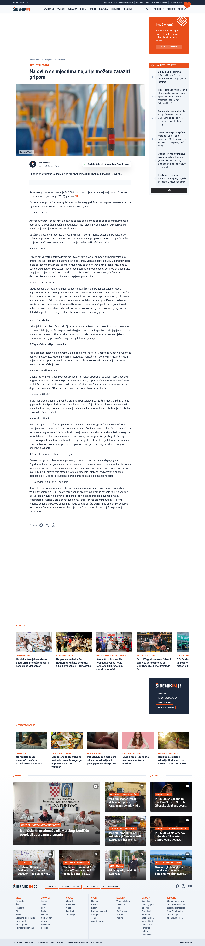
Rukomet (95, 908)
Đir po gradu (21, 924)
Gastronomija (148, 918)
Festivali (70, 911)
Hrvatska (20, 908)
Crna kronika (21, 921)
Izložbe (119, 914)
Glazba (69, 908)
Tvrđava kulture (123, 901)
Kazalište (120, 904)
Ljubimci (145, 931)
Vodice (44, 901)
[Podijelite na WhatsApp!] (53, 525)
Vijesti (61, 9)
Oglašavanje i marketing (77, 942)
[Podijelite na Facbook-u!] (41, 525)
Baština (119, 918)
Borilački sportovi (99, 911)
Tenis (93, 918)
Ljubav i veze (147, 924)
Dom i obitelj (147, 921)
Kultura (103, 9)
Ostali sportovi (97, 921)
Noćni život (71, 904)
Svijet (18, 914)
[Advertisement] (169, 577)
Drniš (43, 911)
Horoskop (146, 928)
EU (17, 911)
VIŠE (169, 190)
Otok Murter (46, 918)
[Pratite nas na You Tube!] (190, 886)
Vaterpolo (95, 914)
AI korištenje (96, 942)
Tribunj (44, 904)
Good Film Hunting (175, 911)
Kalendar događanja (167, 698)
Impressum (43, 942)
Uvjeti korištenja (57, 942)
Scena (83, 9)
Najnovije (49, 9)
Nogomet (95, 901)
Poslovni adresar (166, 707)
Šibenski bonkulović (175, 901)
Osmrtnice (162, 693)
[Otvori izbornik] (187, 5)
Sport (93, 9)
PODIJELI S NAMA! (169, 47)
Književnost (121, 911)
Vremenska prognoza (25, 918)
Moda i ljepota (148, 904)
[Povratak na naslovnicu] (21, 9)
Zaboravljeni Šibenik (176, 908)
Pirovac (44, 921)
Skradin (44, 914)
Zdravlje (61, 59)
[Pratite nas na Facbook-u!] (177, 886)
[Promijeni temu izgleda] (148, 8)
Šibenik (19, 904)
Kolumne (127, 9)
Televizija (70, 914)
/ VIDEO (154, 775)
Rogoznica (45, 928)
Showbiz (70, 901)
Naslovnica (34, 59)
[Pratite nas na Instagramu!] (183, 886)
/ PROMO (21, 625)
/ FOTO (17, 775)
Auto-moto (146, 914)
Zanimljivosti (147, 934)
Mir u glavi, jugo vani (176, 904)
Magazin (115, 9)
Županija (72, 9)
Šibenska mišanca (175, 918)
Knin (43, 908)
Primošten (45, 924)
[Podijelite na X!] (47, 525)
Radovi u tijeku (165, 703)
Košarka (95, 904)
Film (118, 908)
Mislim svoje (172, 914)
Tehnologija (147, 911)
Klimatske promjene (25, 928)
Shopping (146, 901)
